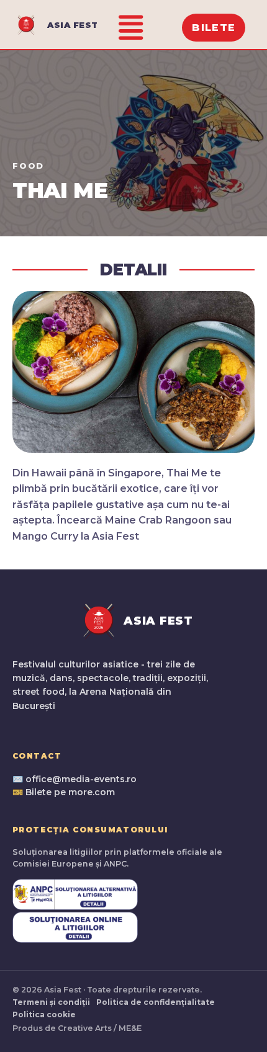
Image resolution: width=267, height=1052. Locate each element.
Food (28, 166)
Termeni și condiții (51, 1002)
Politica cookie (44, 1014)
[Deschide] (131, 28)
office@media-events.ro (81, 779)
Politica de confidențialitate (155, 1002)
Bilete (213, 27)
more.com (91, 792)
